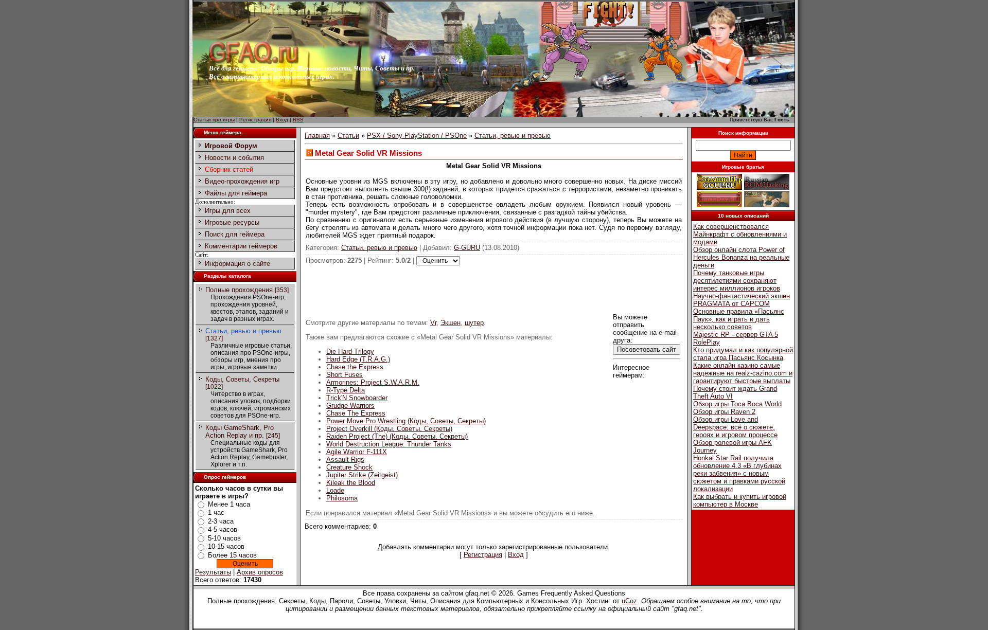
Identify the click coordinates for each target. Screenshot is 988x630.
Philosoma (342, 498)
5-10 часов (224, 538)
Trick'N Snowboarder (356, 398)
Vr (433, 323)
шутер (474, 323)
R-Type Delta (345, 390)
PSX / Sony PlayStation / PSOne (417, 135)
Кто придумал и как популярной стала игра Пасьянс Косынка (743, 354)
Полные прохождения (239, 290)
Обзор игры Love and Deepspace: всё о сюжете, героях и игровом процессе (735, 427)
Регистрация (255, 119)
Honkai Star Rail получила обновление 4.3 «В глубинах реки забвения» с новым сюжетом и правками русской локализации (739, 473)
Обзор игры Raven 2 (724, 412)
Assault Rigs (345, 459)
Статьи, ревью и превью (243, 331)
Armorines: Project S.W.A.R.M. (372, 382)
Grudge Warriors (350, 405)
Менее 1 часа (229, 504)
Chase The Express (355, 413)
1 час (216, 512)
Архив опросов (260, 572)
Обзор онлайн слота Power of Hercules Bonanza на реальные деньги (741, 257)
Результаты (213, 572)
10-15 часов (226, 546)
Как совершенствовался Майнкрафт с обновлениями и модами (740, 234)
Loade (335, 490)
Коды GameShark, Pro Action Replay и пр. (239, 431)
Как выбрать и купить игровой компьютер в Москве (739, 500)
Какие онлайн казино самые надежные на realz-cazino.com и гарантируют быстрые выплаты (742, 373)
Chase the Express (354, 367)
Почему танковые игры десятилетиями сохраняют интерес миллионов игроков (736, 280)
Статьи (348, 135)
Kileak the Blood (350, 483)
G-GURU (467, 247)
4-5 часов (222, 529)
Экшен (450, 323)
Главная (317, 135)
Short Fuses (344, 375)
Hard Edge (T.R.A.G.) (358, 359)
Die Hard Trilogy (350, 351)
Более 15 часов (232, 555)
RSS (298, 119)
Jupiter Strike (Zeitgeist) (362, 475)
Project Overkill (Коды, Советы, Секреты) (389, 429)
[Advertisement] (494, 288)
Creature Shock (349, 467)
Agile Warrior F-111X (356, 452)
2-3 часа (221, 521)
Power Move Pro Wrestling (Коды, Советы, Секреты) (406, 421)
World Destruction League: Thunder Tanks (388, 444)
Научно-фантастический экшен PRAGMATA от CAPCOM (741, 300)
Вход (282, 119)
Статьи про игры (214, 119)
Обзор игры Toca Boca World (737, 404)
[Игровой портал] (253, 62)
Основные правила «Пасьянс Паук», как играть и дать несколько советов (738, 319)
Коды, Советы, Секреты (242, 379)
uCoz (629, 601)
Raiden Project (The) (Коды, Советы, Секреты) (397, 436)
